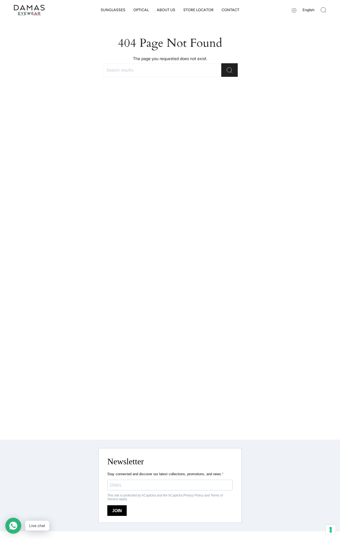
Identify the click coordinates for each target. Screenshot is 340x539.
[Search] (229, 70)
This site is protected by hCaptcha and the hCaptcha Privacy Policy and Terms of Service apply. (165, 497)
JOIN (117, 510)
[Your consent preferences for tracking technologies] (331, 530)
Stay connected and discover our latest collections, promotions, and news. (164, 474)
